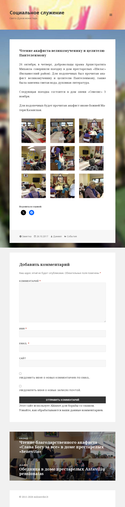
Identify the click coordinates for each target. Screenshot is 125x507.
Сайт (22, 358)
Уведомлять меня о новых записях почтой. (50, 390)
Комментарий (30, 281)
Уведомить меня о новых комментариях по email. (54, 377)
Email (24, 343)
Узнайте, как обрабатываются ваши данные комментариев (61, 410)
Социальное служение (37, 12)
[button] (33, 130)
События (72, 236)
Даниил (57, 236)
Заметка (26, 236)
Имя (23, 328)
